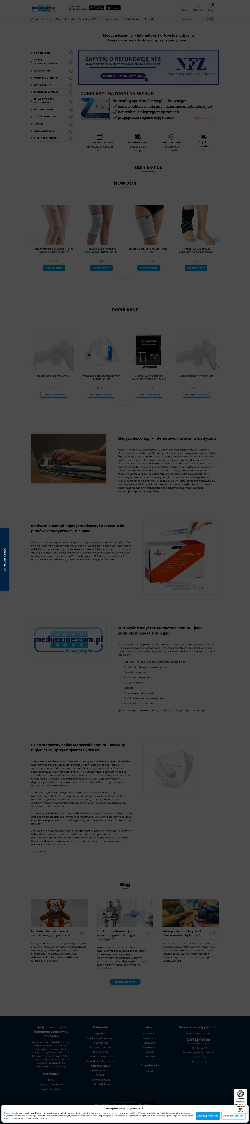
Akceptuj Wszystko (207, 1115)
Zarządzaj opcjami (233, 1115)
